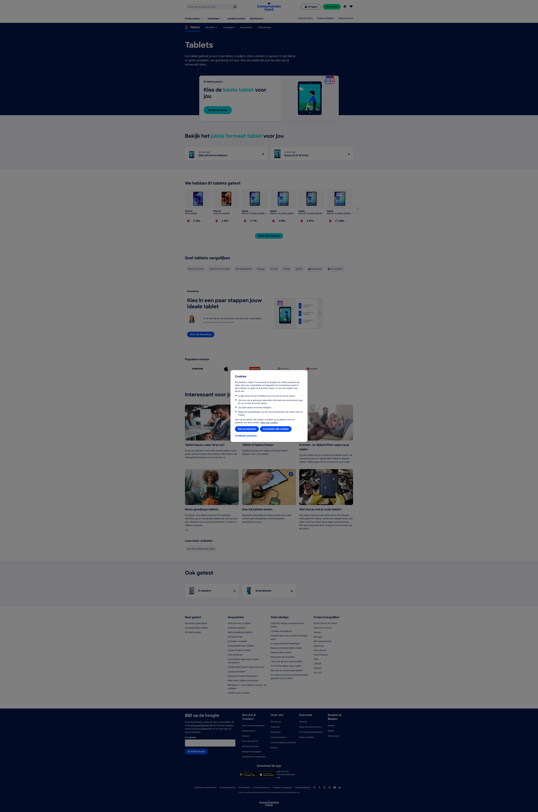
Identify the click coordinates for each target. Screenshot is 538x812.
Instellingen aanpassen (246, 435)
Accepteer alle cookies (276, 428)
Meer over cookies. (269, 422)
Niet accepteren (247, 428)
